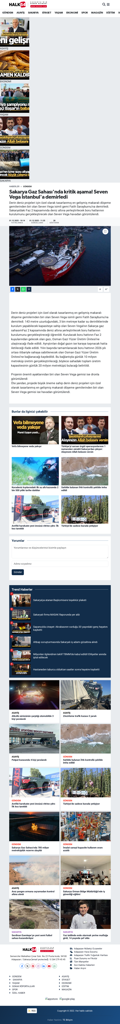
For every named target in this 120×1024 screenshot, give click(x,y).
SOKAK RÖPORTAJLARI (23, 986)
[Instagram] (38, 966)
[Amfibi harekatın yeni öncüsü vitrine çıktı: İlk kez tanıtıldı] (35, 509)
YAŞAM (59, 12)
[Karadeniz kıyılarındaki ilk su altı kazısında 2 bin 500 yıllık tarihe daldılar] (35, 471)
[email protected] (39, 959)
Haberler (14, 186)
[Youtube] (49, 966)
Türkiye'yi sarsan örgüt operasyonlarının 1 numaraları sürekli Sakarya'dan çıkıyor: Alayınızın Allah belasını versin (83, 449)
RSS (33, 1010)
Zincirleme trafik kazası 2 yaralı (79, 716)
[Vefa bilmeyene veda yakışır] (35, 429)
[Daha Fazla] (28, 289)
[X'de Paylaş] (17, 289)
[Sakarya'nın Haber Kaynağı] (28, 4)
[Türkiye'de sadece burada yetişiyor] (84, 509)
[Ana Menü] (108, 4)
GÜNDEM (7, 12)
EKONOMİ (72, 12)
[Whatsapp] (54, 966)
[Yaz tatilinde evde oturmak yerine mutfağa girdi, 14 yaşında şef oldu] (86, 914)
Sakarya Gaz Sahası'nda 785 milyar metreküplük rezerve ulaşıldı (30, 849)
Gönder (18, 572)
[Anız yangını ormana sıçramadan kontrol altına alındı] (34, 870)
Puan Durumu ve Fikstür (85, 958)
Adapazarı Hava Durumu (85, 952)
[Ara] (104, 4)
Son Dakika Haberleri (84, 965)
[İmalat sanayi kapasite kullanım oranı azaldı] (86, 826)
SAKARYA (33, 12)
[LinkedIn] (43, 966)
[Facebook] (22, 966)
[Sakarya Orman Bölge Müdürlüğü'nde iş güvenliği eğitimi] (86, 870)
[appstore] (52, 998)
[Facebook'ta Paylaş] (12, 289)
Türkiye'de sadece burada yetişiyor (79, 525)
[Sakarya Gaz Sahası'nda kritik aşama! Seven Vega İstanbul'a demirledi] (60, 256)
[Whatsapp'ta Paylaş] (23, 289)
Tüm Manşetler (81, 961)
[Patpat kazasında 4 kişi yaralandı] (34, 739)
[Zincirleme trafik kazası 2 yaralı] (86, 695)
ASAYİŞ (20, 12)
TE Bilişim (68, 1020)
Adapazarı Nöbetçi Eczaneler (88, 948)
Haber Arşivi (80, 968)
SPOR (84, 12)
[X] (27, 966)
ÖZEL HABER (18, 993)
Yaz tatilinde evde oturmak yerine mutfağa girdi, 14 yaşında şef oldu (85, 937)
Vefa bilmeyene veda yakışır (27, 446)
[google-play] (67, 998)
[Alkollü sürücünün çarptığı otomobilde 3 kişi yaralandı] (34, 695)
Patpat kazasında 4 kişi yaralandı (29, 760)
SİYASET (46, 12)
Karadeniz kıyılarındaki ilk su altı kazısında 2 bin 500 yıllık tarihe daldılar (35, 489)
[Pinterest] (32, 966)
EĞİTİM (110, 12)
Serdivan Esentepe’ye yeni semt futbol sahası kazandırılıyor (32, 937)
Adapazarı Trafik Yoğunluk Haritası (91, 955)
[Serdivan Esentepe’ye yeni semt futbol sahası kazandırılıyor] (34, 914)
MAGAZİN (97, 12)
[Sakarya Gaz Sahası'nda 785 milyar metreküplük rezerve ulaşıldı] (34, 826)
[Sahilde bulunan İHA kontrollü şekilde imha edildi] (84, 471)
